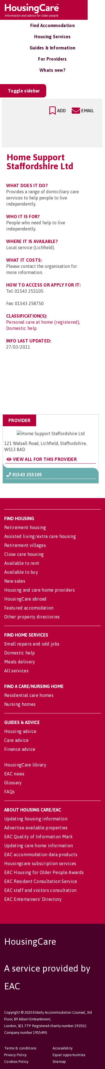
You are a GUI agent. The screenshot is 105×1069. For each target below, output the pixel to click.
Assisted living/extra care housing (40, 536)
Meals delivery (19, 661)
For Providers (52, 58)
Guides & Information (52, 47)
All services (16, 670)
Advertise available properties (36, 827)
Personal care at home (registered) (42, 322)
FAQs (9, 791)
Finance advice (19, 749)
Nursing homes (20, 704)
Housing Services (52, 36)
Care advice (16, 740)
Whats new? (52, 70)
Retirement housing (25, 527)
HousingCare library (25, 764)
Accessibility (63, 1048)
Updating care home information (38, 845)
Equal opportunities (69, 1055)
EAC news (14, 773)
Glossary (13, 782)
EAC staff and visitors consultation (40, 890)
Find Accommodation (52, 25)
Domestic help (21, 328)
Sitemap (59, 1062)
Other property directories (32, 616)
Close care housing (24, 554)
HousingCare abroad (25, 598)
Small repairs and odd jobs (31, 643)
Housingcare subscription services (40, 863)
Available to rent (21, 563)
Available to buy (21, 572)
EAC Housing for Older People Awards (44, 872)
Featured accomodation (29, 607)
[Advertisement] (54, 386)
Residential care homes (28, 695)
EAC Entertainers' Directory (33, 899)
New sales (14, 581)
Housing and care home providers (39, 589)
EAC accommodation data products (40, 854)
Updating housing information (35, 818)
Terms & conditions (20, 1048)
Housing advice (20, 731)
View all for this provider (44, 459)
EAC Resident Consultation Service (40, 881)
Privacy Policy (15, 1055)
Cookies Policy (16, 1062)
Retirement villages (25, 545)
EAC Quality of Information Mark (38, 836)
